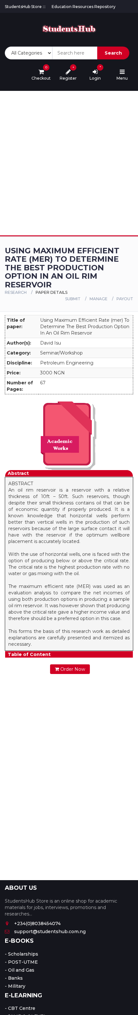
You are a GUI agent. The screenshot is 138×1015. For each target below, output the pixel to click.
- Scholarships (21, 954)
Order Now (72, 669)
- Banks (14, 978)
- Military (15, 986)
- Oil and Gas (19, 970)
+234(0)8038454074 (37, 923)
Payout (124, 298)
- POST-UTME (21, 962)
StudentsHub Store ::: (25, 6)
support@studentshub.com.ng (50, 931)
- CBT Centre (20, 1008)
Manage (99, 298)
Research (16, 292)
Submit (73, 298)
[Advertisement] (69, 163)
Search (113, 53)
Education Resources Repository (84, 6)
